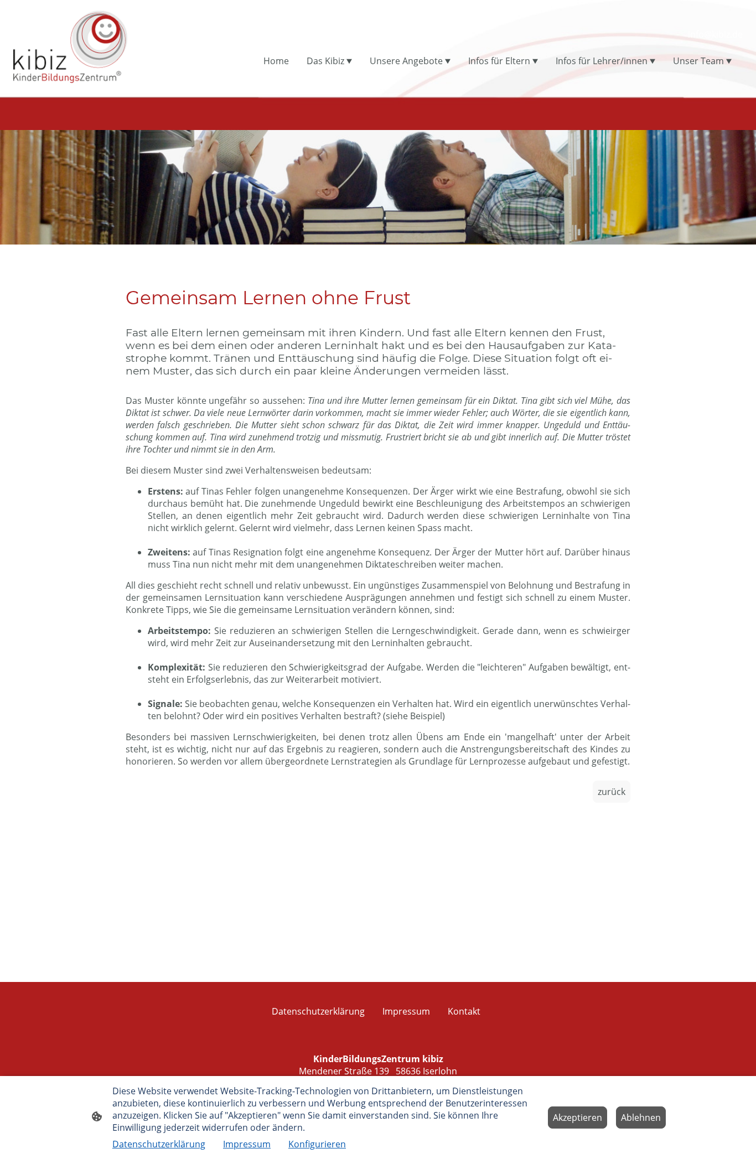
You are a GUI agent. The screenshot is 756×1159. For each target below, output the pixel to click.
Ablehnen (641, 1117)
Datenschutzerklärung (158, 1144)
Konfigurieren (317, 1144)
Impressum (247, 1144)
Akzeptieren (577, 1117)
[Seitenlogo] (70, 46)
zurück (611, 792)
